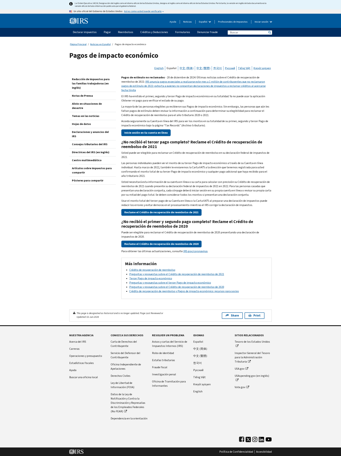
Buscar (269, 32)
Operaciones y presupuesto (85, 356)
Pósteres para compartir (87, 180)
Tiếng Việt (244, 68)
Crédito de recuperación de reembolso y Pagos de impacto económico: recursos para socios (184, 291)
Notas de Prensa (82, 96)
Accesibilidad (264, 452)
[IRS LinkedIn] (261, 439)
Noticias (187, 21)
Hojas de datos (81, 124)
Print (257, 315)
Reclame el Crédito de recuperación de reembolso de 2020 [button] (161, 244)
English (159, 68)
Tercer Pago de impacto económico (150, 278)
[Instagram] (254, 439)
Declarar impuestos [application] (85, 32)
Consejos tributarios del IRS (89, 144)
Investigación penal (164, 374)
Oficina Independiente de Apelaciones (126, 367)
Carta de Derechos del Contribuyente (124, 344)
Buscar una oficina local (83, 377)
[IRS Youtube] (269, 439)
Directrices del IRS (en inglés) (90, 152)
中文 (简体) (186, 68)
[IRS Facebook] (241, 439)
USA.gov (239, 369)
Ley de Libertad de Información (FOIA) (122, 385)
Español (203, 21)
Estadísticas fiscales (81, 363)
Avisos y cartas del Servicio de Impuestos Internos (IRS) (169, 344)
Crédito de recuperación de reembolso (152, 270)
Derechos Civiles (120, 376)
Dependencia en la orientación (129, 418)
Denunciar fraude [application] (207, 32)
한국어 (217, 68)
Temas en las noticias (85, 116)
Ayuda (173, 21)
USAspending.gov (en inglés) (252, 376)
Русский (230, 68)
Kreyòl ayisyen (262, 68)
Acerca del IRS (77, 342)
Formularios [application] (182, 32)
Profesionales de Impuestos (233, 21)
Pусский (198, 370)
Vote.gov (240, 387)
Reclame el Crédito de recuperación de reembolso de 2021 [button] (161, 212)
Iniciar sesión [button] (262, 21)
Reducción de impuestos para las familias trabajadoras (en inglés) (91, 83)
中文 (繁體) (203, 68)
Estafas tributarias (163, 360)
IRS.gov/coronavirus (195, 251)
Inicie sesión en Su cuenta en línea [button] (146, 133)
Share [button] (235, 315)
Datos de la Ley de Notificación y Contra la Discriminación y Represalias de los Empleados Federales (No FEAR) (128, 402)
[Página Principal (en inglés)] (79, 19)
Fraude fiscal (159, 367)
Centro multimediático (87, 160)
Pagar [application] (107, 32)
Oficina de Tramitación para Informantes (169, 384)
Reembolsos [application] (125, 32)
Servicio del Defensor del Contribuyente (125, 355)
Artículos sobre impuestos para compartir (92, 170)
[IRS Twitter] (248, 439)
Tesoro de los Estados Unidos (252, 342)
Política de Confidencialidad (236, 452)
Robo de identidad (163, 353)
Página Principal (78, 44)
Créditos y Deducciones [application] (154, 32)
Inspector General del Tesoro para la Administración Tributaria (252, 357)
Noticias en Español (100, 44)
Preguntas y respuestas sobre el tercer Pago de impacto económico (170, 283)
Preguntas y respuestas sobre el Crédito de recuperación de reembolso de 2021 (176, 274)
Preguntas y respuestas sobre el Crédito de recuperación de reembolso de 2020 (176, 287)
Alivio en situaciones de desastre (87, 106)
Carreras (74, 349)
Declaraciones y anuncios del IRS (90, 134)
